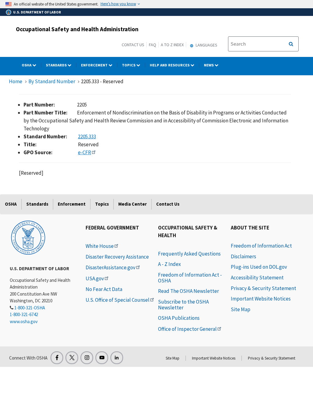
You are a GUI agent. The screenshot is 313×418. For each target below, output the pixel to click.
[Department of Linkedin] (116, 357)
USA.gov (95, 278)
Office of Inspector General (187, 329)
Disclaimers (243, 256)
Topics (129, 65)
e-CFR (84, 152)
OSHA (27, 65)
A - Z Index (169, 264)
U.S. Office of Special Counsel (117, 300)
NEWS (209, 65)
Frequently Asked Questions (189, 253)
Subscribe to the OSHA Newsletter (183, 304)
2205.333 (87, 136)
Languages (206, 45)
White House (100, 246)
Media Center (132, 204)
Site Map (240, 309)
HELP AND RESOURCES (170, 65)
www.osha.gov (24, 321)
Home (15, 81)
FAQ (152, 44)
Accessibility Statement (257, 277)
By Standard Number (51, 81)
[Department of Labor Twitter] (71, 357)
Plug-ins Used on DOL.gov (259, 266)
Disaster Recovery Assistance (117, 256)
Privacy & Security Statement (263, 288)
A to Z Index (172, 44)
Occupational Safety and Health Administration (77, 29)
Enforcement (95, 65)
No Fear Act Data (104, 289)
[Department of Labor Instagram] (86, 357)
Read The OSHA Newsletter (188, 291)
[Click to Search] (291, 44)
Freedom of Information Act (261, 245)
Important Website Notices (261, 298)
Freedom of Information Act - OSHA (190, 277)
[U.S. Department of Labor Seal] (28, 237)
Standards (57, 65)
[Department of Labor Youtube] (101, 357)
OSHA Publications (179, 318)
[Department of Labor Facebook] (56, 357)
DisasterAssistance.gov (110, 267)
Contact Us (133, 44)
